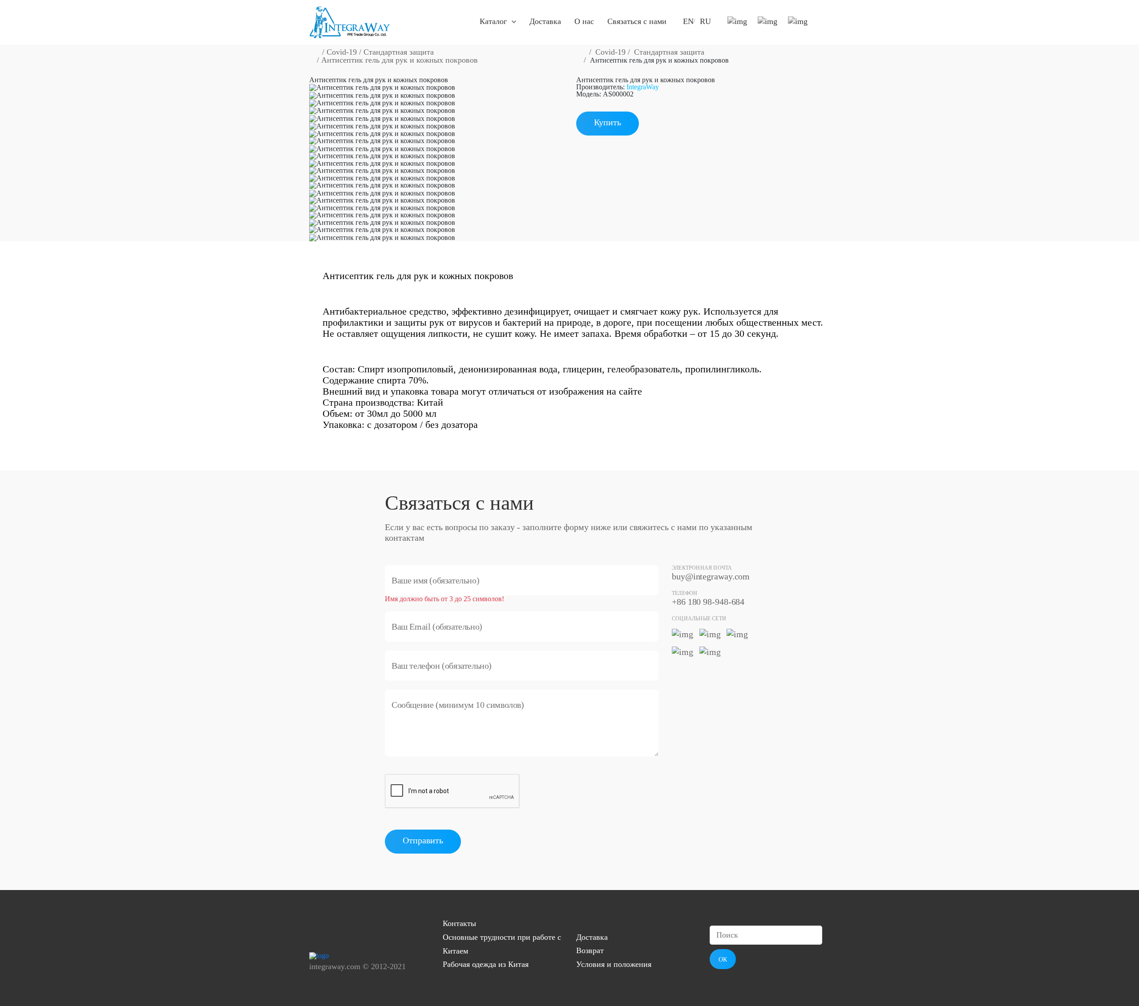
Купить (607, 122)
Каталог (493, 21)
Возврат (590, 950)
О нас (584, 21)
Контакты (459, 923)
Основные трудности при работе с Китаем (502, 944)
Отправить (423, 840)
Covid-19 (342, 52)
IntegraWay (642, 87)
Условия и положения (613, 964)
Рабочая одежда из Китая (486, 964)
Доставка (545, 21)
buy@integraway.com (711, 576)
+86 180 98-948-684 (708, 602)
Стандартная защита (399, 52)
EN (688, 21)
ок (723, 959)
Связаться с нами (636, 21)
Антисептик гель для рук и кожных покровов (399, 60)
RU (705, 21)
